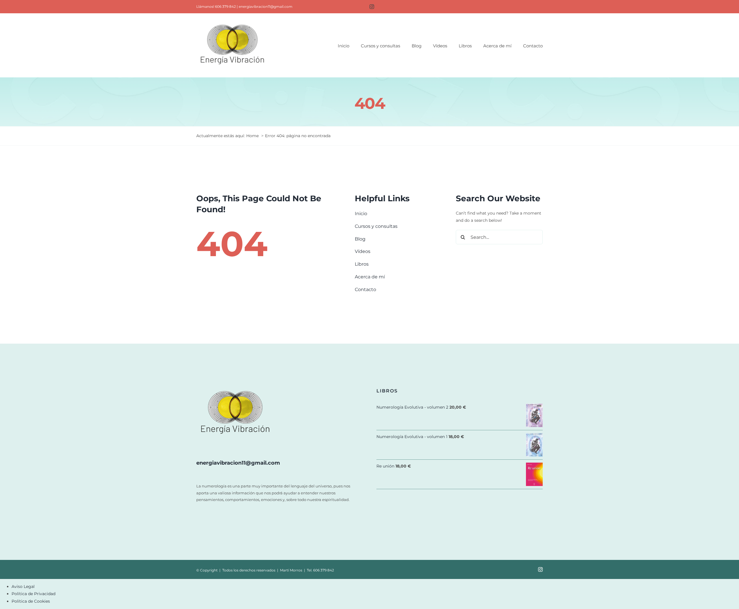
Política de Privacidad (33, 593)
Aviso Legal (23, 586)
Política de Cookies (31, 601)
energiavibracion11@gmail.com (265, 6)
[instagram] (372, 6)
